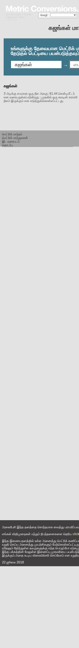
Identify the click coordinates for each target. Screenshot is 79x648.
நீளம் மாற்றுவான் (15, 18)
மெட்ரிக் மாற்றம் (13, 14)
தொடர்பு (7, 145)
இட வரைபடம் (11, 141)
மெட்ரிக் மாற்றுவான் (15, 138)
